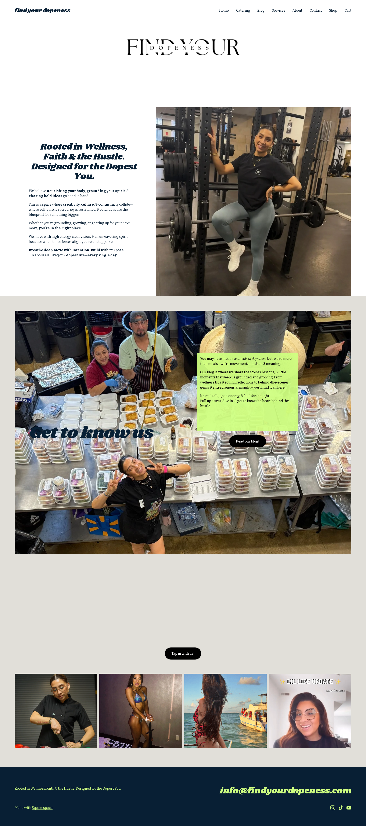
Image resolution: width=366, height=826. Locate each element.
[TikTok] (340, 807)
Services (278, 10)
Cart (348, 10)
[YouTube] (348, 807)
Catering (243, 10)
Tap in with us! (183, 653)
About (297, 10)
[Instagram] (332, 807)
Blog (261, 10)
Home (224, 10)
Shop (333, 10)
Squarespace (42, 808)
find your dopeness (43, 11)
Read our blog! (247, 441)
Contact (316, 10)
